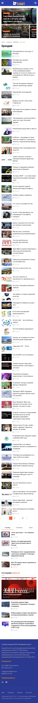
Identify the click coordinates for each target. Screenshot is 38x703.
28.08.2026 (7, 597)
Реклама (19, 692)
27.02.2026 (16, 316)
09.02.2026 (16, 324)
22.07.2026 (16, 94)
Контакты (29, 692)
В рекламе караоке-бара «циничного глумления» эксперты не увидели (23, 604)
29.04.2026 (16, 227)
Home (3, 42)
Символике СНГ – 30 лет (21, 346)
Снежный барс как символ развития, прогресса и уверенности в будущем (24, 446)
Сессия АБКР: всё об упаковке (23, 355)
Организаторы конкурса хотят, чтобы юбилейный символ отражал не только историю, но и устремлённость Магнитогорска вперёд (24, 73)
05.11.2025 (16, 440)
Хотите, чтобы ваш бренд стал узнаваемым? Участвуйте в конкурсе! (23, 215)
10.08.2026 (16, 64)
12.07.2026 (16, 131)
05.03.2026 (16, 298)
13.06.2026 (16, 152)
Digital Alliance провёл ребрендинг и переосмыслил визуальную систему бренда (24, 251)
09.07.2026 (16, 144)
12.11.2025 (16, 432)
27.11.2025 (16, 387)
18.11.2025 (16, 408)
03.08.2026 (16, 79)
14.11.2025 (16, 421)
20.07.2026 (16, 105)
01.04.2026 (16, 245)
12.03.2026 (16, 290)
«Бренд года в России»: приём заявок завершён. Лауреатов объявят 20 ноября (23, 427)
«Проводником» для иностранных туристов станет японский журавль (24, 120)
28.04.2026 (16, 236)
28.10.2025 (16, 451)
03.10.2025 (16, 487)
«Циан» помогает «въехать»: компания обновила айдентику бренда (23, 159)
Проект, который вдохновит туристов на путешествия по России (21, 543)
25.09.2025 (16, 505)
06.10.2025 (16, 479)
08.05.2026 (16, 219)
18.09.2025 (16, 513)
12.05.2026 (16, 206)
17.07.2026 (16, 114)
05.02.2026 (16, 331)
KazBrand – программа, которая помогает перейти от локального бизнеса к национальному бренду (24, 139)
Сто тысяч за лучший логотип (23, 204)
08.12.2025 (16, 378)
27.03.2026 (16, 264)
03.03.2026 (16, 307)
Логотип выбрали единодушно (23, 329)
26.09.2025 (16, 496)
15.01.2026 (16, 357)
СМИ (3, 692)
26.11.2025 (16, 398)
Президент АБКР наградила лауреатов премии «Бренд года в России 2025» (24, 393)
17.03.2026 (16, 281)
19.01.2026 (16, 342)
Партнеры (11, 692)
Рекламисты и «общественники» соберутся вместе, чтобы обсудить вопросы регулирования (16, 592)
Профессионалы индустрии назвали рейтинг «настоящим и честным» (23, 366)
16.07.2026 (16, 125)
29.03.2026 (16, 255)
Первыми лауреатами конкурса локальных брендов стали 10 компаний (23, 474)
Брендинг (6, 13)
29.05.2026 (16, 171)
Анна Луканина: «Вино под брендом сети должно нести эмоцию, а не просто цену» (22, 404)
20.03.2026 (16, 270)
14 (22, 518)
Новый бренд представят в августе (24, 129)
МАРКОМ (15, 42)
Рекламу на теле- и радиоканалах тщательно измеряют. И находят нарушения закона (23, 554)
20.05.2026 (16, 191)
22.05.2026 (16, 182)
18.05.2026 (16, 197)
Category (9, 42)
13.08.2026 (16, 56)
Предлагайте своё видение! (22, 92)
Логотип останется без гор (22, 268)
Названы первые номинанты (22, 195)
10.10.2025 (16, 468)
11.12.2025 (16, 370)
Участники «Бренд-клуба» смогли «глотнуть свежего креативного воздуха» (14, 18)
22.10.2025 (16, 459)
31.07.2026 (16, 88)
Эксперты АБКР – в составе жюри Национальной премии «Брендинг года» (24, 178)
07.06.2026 (16, 163)
